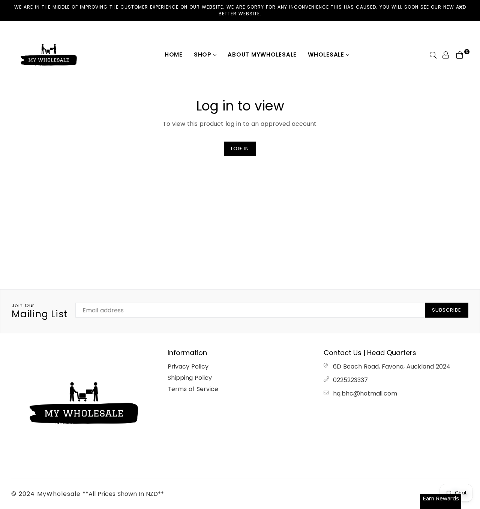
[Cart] (459, 54)
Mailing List (40, 311)
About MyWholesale (262, 54)
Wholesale (327, 54)
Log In (240, 148)
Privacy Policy (188, 366)
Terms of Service (193, 389)
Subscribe (446, 309)
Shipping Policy (190, 377)
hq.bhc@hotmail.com (365, 393)
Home (174, 54)
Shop (203, 54)
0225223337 (350, 380)
